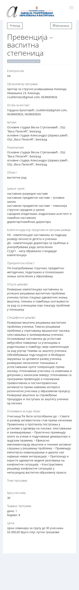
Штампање (62, 25)
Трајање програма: (19, 506)
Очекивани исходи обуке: (24, 411)
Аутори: (12, 122)
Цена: (11, 523)
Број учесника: (16, 493)
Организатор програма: (22, 84)
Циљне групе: (16, 188)
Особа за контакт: (18, 105)
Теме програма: (17, 480)
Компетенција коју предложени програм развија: (39, 230)
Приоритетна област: (21, 263)
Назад (16, 25)
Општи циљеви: (17, 284)
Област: (12, 172)
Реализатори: (15, 147)
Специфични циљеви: (21, 317)
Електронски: (15, 71)
